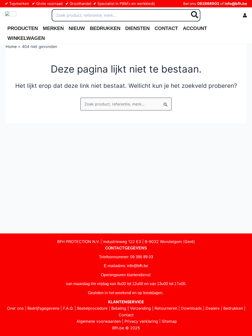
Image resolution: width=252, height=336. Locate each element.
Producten (22, 28)
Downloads (191, 308)
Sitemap (169, 321)
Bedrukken (105, 28)
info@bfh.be (236, 3)
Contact (166, 28)
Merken (53, 28)
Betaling (118, 308)
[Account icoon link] (245, 15)
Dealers (212, 308)
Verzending (140, 308)
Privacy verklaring (141, 321)
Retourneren (166, 308)
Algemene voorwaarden (99, 321)
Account (195, 28)
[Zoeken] (195, 15)
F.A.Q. (68, 308)
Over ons (15, 308)
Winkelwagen (26, 38)
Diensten (137, 28)
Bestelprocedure (92, 308)
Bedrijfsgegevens (43, 308)
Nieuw (77, 28)
